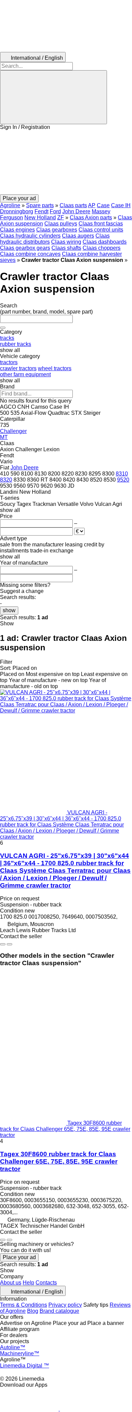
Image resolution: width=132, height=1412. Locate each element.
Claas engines (17, 230)
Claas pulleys (60, 223)
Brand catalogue (59, 1311)
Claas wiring (66, 242)
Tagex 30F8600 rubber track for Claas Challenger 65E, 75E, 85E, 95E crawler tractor (58, 1161)
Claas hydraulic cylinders (30, 236)
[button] (66, 162)
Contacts (46, 1282)
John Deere (76, 211)
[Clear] (2, 328)
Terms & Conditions (23, 1305)
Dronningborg (16, 211)
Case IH (121, 205)
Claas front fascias (101, 223)
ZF (60, 217)
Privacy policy (65, 1305)
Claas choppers (101, 248)
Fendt (41, 211)
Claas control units (101, 230)
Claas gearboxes (56, 230)
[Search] (53, 97)
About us (10, 1282)
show (9, 610)
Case (103, 205)
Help (28, 1282)
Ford (55, 211)
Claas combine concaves (30, 254)
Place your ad (19, 1257)
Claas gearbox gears (25, 248)
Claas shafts (66, 248)
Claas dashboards (105, 242)
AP (91, 205)
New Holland (40, 217)
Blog (32, 1311)
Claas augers (78, 236)
